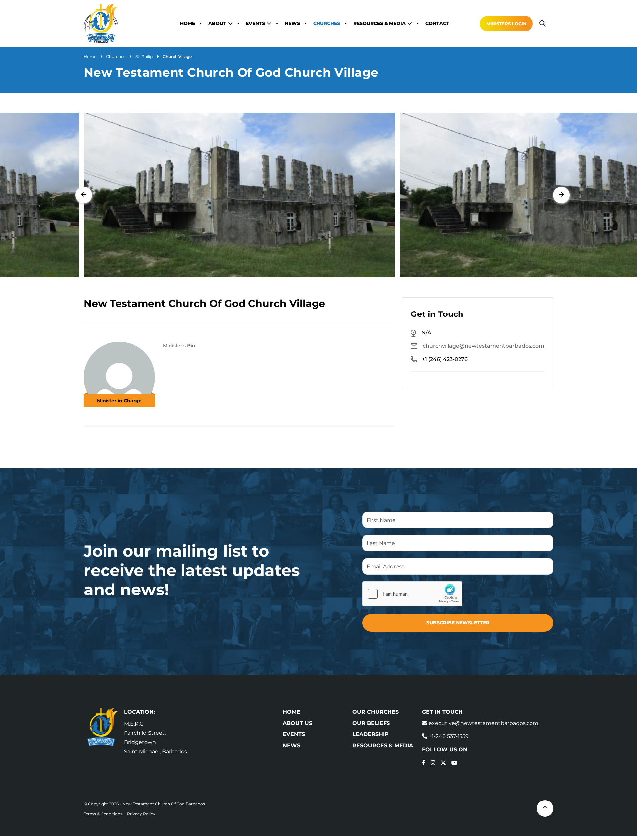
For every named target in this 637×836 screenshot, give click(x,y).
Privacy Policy (141, 813)
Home (187, 23)
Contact (437, 23)
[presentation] (83, 195)
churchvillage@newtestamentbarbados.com (483, 346)
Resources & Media (379, 23)
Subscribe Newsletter (457, 623)
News (292, 23)
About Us (297, 723)
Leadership (370, 734)
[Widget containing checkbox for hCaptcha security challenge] (412, 593)
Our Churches (375, 712)
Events (255, 23)
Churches (326, 23)
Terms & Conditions (103, 813)
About (217, 23)
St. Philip (144, 56)
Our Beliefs (371, 723)
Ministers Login (506, 23)
